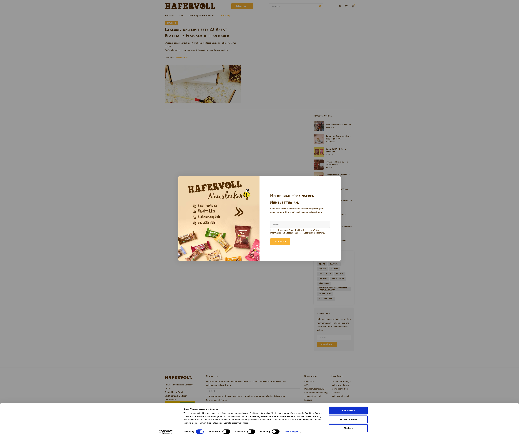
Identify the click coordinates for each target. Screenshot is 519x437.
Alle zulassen (348, 410)
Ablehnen (348, 428)
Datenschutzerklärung (314, 233)
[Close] (338, 179)
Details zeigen (291, 432)
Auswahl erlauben (348, 419)
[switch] (226, 431)
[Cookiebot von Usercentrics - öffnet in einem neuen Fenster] (165, 432)
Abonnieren (280, 241)
